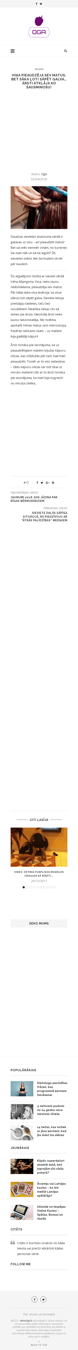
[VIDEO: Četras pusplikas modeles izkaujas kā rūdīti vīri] (39, 847)
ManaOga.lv (26, 1320)
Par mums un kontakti (39, 1314)
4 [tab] (34, 887)
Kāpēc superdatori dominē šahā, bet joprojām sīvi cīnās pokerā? (50, 1166)
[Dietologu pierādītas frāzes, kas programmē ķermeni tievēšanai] (22, 1088)
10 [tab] (54, 887)
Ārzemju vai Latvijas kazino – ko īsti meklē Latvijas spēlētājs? (51, 1189)
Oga (44, 174)
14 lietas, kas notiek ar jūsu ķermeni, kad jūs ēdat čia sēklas (51, 1131)
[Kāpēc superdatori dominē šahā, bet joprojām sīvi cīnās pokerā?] (22, 1166)
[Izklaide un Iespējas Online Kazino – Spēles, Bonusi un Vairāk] (22, 1212)
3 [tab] (30, 887)
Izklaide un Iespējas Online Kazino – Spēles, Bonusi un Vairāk (51, 1212)
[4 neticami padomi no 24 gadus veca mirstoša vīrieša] (22, 1111)
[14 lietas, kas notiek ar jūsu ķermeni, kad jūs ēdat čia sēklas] (22, 1132)
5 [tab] (37, 887)
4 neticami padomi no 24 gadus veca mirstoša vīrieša (50, 1110)
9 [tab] (51, 887)
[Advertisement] (39, 130)
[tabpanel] (39, 855)
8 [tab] (47, 887)
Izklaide (39, 69)
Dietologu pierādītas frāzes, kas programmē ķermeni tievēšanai (52, 1089)
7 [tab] (44, 887)
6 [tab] (41, 887)
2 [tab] (27, 887)
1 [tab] (24, 887)
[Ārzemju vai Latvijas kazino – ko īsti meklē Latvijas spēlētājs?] (22, 1189)
